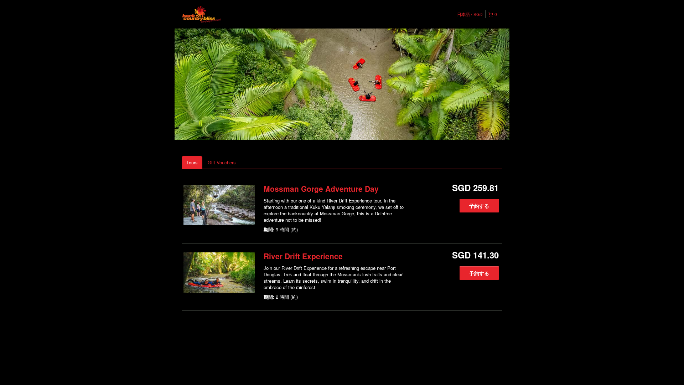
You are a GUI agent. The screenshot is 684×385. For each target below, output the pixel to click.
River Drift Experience (303, 256)
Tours (192, 162)
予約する (479, 205)
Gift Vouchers (222, 162)
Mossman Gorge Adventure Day (321, 188)
